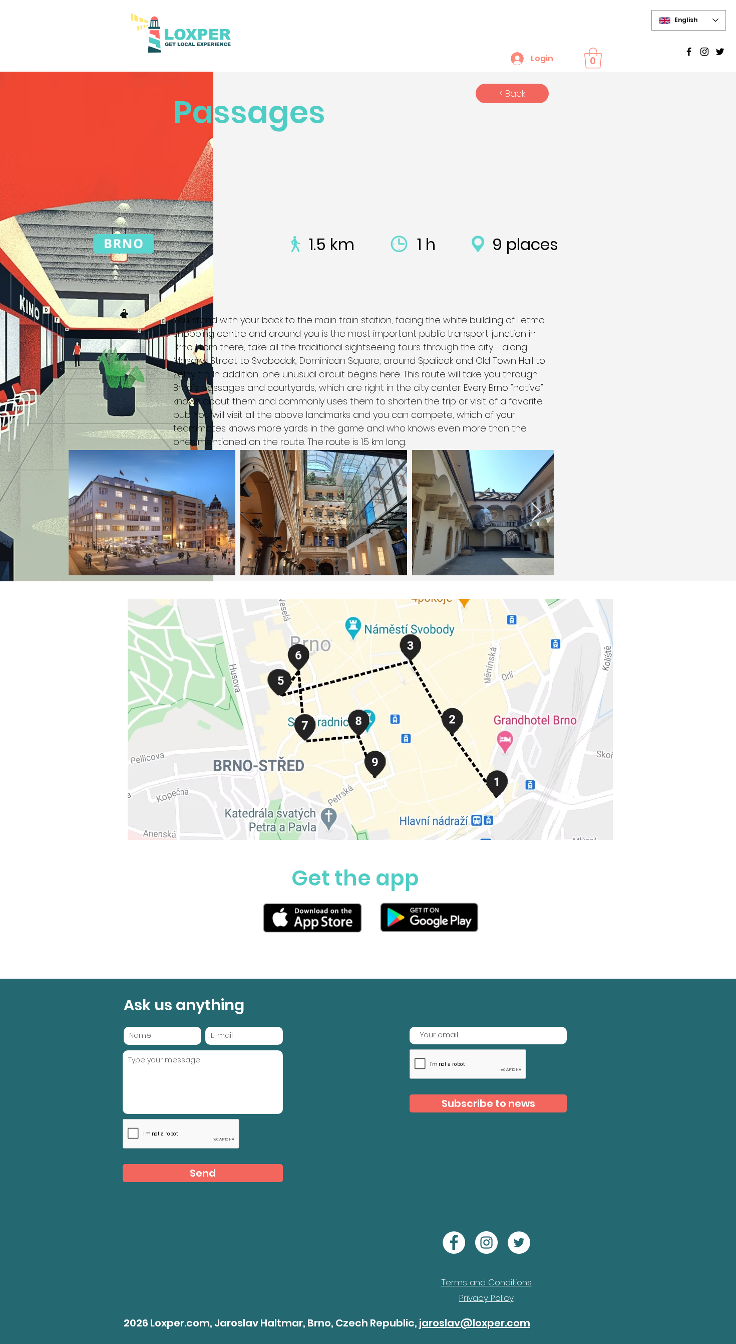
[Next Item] (536, 512)
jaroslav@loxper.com (474, 1323)
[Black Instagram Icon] (704, 51)
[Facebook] (454, 1242)
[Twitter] (719, 51)
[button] (593, 58)
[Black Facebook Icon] (688, 51)
